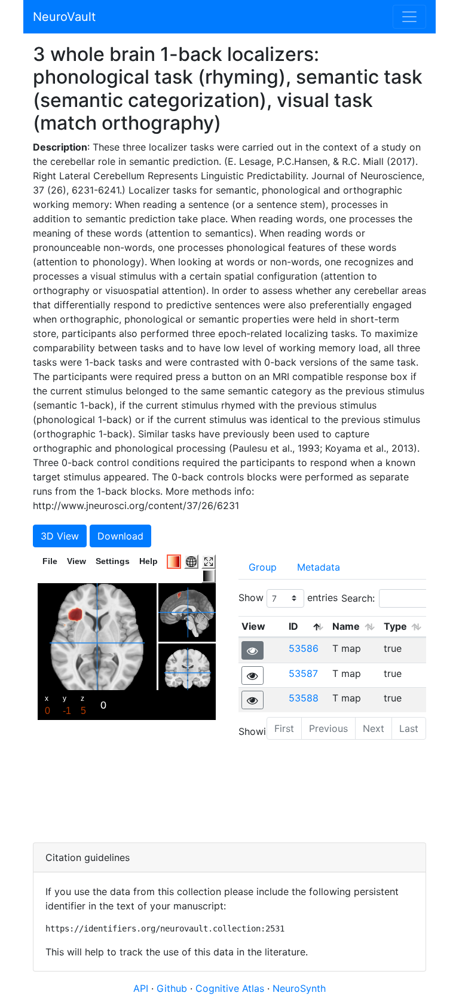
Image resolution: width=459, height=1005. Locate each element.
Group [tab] (263, 567)
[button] (252, 650)
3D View (60, 536)
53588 (304, 698)
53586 (304, 648)
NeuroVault (64, 17)
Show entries (288, 597)
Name (346, 626)
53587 (303, 673)
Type (395, 626)
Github (173, 988)
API (140, 988)
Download (120, 536)
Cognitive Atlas (231, 988)
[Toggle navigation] (409, 17)
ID (293, 626)
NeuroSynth (299, 988)
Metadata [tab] (318, 567)
